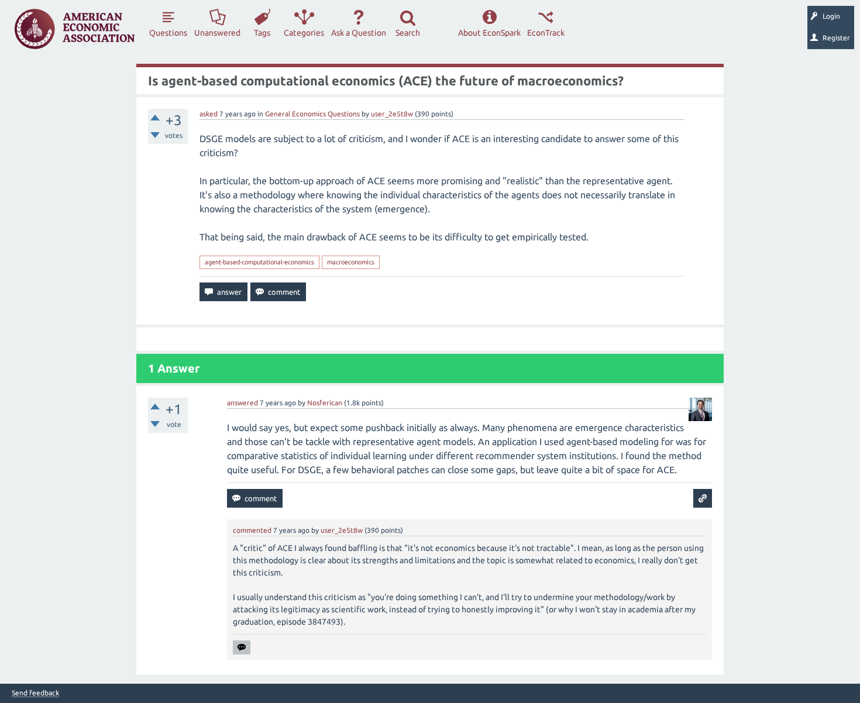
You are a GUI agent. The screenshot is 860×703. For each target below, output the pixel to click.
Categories (304, 32)
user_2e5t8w (392, 114)
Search (407, 32)
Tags (262, 32)
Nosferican (324, 402)
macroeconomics (350, 262)
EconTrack (546, 32)
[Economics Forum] (74, 29)
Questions (168, 32)
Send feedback (35, 693)
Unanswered (217, 32)
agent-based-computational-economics (259, 262)
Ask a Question (358, 32)
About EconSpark (489, 32)
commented (252, 530)
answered (242, 402)
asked (208, 114)
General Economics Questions (312, 114)
